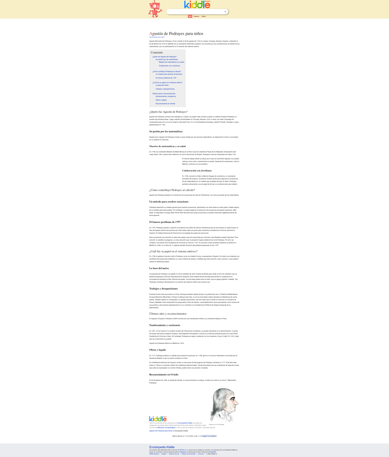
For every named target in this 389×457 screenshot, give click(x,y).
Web (190, 16)
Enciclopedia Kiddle (185, 423)
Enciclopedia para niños (157, 37)
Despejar (221, 11)
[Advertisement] (194, 24)
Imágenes (196, 16)
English (203, 16)
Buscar (225, 11)
